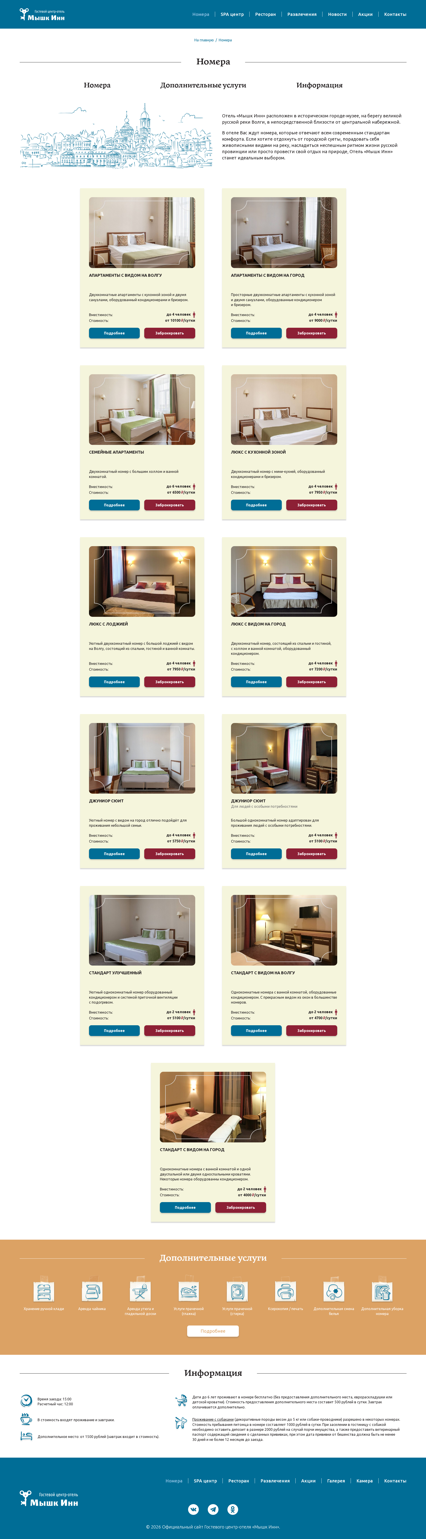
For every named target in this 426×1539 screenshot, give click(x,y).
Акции (365, 14)
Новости (337, 14)
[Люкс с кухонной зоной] (284, 409)
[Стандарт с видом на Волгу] (284, 930)
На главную (204, 40)
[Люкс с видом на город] (284, 581)
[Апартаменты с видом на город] (284, 232)
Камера (364, 1480)
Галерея (336, 1480)
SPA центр (232, 14)
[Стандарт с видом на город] (213, 1107)
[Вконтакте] (193, 1509)
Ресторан (265, 14)
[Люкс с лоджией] (142, 581)
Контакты (395, 14)
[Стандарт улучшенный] (142, 930)
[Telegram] (213, 1509)
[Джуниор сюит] (142, 758)
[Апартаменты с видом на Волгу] (142, 232)
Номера (200, 14)
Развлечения (302, 14)
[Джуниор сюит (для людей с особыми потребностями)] (284, 758)
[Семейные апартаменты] (142, 409)
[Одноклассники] (232, 1509)
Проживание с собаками (213, 1419)
